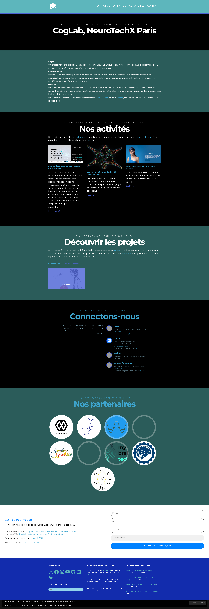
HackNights (106, 570)
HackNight (79, 137)
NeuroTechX (102, 98)
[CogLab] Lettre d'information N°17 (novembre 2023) (51, 532)
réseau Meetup (144, 137)
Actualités (136, 5)
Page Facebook (143, 371)
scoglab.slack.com (132, 334)
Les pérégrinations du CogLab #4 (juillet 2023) (142, 591)
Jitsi (94, 584)
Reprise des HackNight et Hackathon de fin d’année (141, 572)
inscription (117, 331)
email (108, 591)
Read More (53, 210)
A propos (103, 5)
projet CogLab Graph (121, 346)
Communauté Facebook (123, 368)
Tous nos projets (73, 264)
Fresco (120, 98)
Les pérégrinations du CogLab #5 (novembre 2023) (142, 579)
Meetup (117, 588)
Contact (153, 5)
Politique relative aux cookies (62, 605)
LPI (88, 575)
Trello (51, 253)
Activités (119, 5)
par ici (90, 140)
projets (116, 250)
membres (127, 253)
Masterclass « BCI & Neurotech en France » (141, 584)
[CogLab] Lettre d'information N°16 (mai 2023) (41, 534)
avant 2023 (38, 538)
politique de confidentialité (35, 542)
